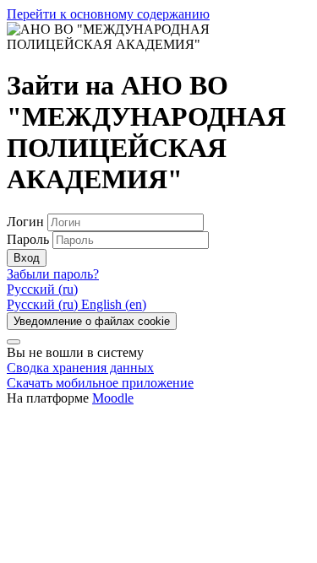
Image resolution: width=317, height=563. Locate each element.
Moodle (113, 398)
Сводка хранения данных (80, 367)
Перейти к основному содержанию (108, 14)
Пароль (28, 239)
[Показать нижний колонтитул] (13, 341)
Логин (27, 221)
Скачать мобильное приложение (100, 383)
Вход (27, 258)
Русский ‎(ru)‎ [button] (42, 289)
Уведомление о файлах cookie (92, 321)
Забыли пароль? (53, 274)
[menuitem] (44, 304)
